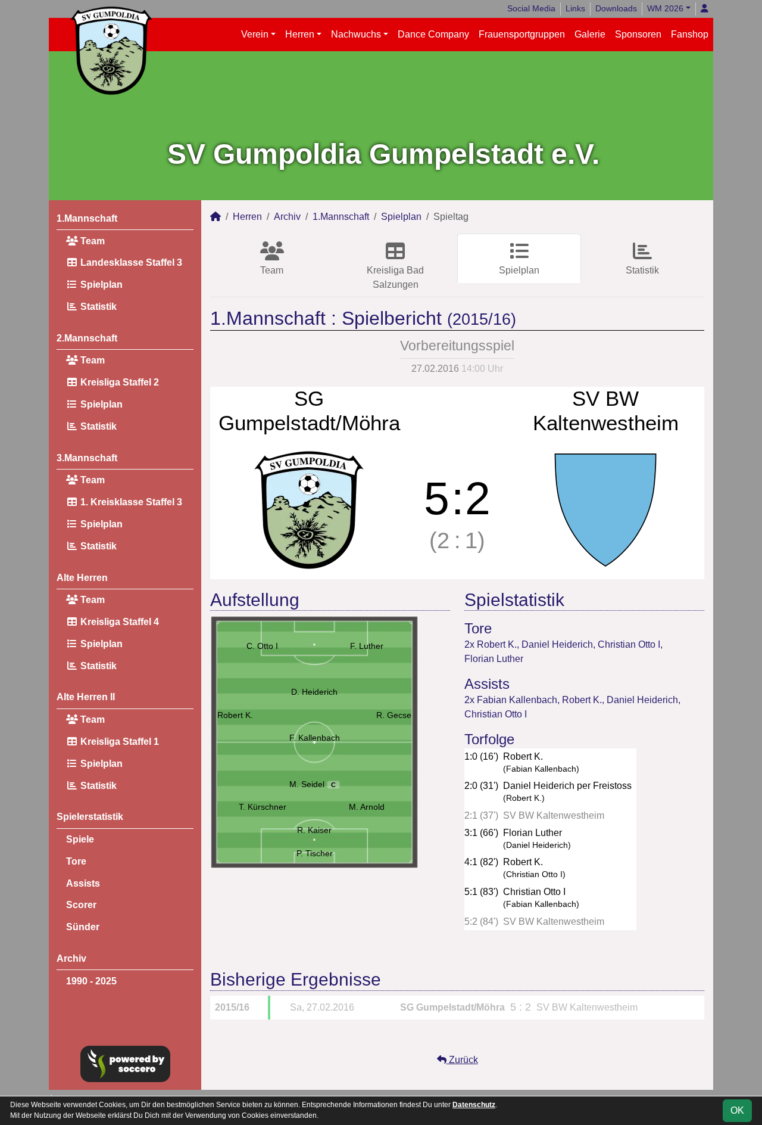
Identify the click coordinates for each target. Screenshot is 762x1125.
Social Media (531, 8)
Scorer (81, 905)
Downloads (616, 8)
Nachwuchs (356, 34)
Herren (299, 34)
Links (575, 8)
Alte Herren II (86, 697)
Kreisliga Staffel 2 (118, 382)
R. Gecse (393, 715)
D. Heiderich (314, 692)
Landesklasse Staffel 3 (130, 262)
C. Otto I (262, 646)
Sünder (82, 927)
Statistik (97, 307)
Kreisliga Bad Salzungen (395, 277)
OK (737, 1110)
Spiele (80, 839)
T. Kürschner (262, 807)
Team (91, 241)
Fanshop (689, 34)
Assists (83, 883)
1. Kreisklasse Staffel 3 (130, 502)
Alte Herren (82, 578)
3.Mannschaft (87, 458)
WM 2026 (665, 8)
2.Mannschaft (87, 338)
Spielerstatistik (90, 817)
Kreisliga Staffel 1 (118, 741)
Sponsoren (638, 34)
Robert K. (235, 715)
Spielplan (100, 284)
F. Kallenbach (314, 737)
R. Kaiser (314, 830)
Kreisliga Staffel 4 (118, 622)
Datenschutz (473, 1105)
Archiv (71, 958)
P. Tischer (314, 853)
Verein (254, 34)
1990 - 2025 (91, 981)
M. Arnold (367, 807)
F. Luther (366, 646)
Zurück (462, 1060)
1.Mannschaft (87, 218)
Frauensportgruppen (522, 34)
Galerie (589, 34)
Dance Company (433, 34)
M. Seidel (312, 784)
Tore (76, 861)
